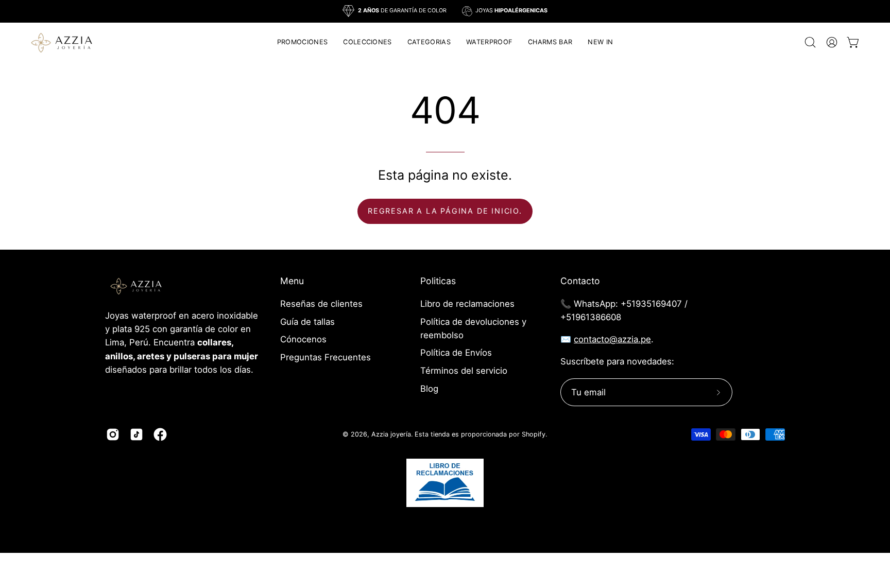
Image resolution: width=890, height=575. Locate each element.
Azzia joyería (391, 434)
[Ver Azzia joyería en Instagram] (113, 434)
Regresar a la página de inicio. (445, 210)
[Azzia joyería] (62, 42)
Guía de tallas (307, 321)
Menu (292, 280)
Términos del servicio (463, 370)
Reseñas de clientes (321, 304)
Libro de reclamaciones (467, 304)
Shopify (533, 434)
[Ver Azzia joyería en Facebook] (160, 434)
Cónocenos (303, 339)
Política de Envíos (456, 352)
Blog (429, 389)
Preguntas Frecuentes (325, 357)
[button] (367, 42)
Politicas (438, 280)
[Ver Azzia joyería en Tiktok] (136, 434)
